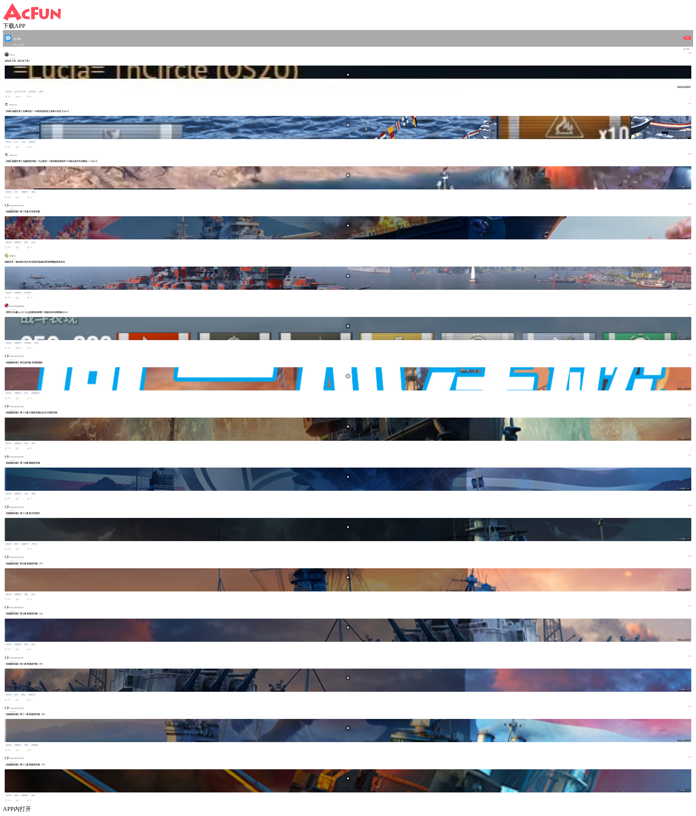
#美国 (26, 594)
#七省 (23, 142)
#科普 (26, 242)
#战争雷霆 (32, 91)
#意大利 (34, 544)
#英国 (26, 745)
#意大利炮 (27, 292)
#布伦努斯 (27, 343)
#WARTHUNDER (20, 91)
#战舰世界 (32, 142)
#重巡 (33, 192)
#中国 (26, 443)
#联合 (36, 343)
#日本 (33, 242)
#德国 (33, 493)
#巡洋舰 (8, 91)
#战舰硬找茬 (36, 393)
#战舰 (41, 91)
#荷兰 (26, 393)
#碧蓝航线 (35, 745)
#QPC (16, 142)
